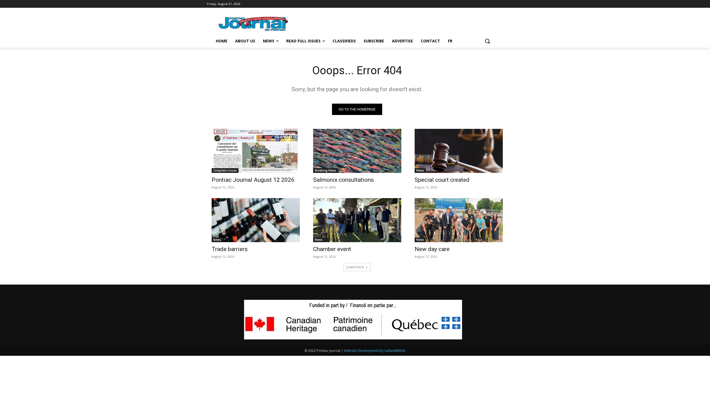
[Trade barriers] (256, 220)
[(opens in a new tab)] (256, 151)
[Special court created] (459, 151)
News (420, 170)
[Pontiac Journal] (254, 24)
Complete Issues (225, 170)
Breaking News (325, 170)
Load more (355, 267)
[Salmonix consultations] (357, 151)
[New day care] (459, 220)
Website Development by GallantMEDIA (374, 350)
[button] (487, 41)
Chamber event (332, 249)
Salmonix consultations (343, 180)
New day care (432, 249)
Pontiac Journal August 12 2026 (253, 180)
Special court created (442, 180)
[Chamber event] (357, 220)
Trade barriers (230, 249)
